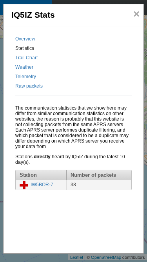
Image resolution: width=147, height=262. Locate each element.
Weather (24, 67)
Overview (25, 39)
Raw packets (29, 86)
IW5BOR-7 (42, 184)
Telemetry (25, 76)
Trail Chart (26, 57)
